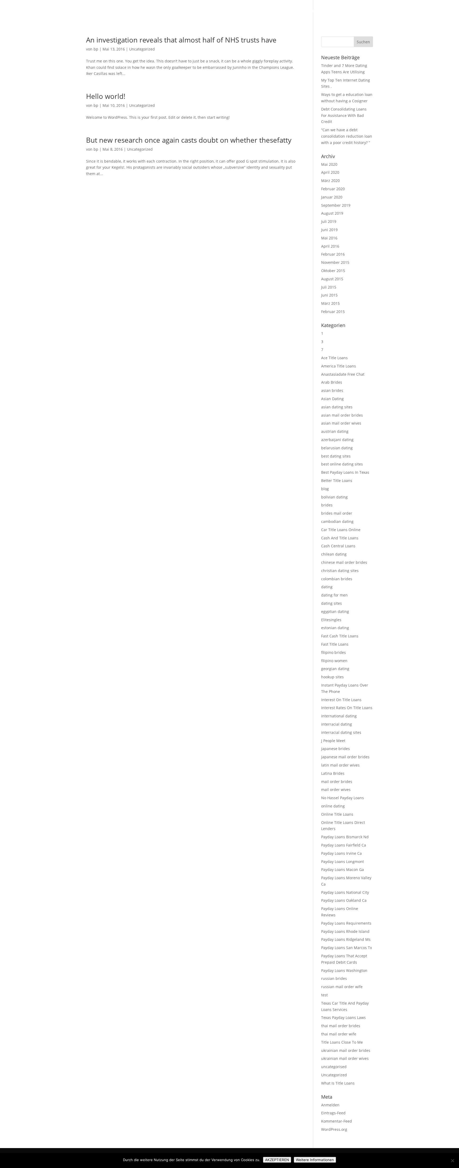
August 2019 (332, 213)
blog (325, 488)
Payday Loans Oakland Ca (344, 900)
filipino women (334, 660)
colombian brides (336, 578)
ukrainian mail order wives (345, 1058)
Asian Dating (332, 398)
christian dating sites (340, 570)
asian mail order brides (342, 415)
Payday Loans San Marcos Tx (346, 947)
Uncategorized (142, 49)
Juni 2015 (329, 295)
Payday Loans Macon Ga (342, 869)
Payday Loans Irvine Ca (341, 853)
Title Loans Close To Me (342, 1042)
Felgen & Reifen (246, 11)
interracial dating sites (341, 732)
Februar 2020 (333, 188)
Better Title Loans (336, 480)
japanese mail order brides (345, 756)
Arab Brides (331, 382)
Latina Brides (333, 773)
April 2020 (330, 172)
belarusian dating (337, 447)
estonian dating (335, 627)
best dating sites (336, 456)
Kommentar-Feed (336, 1121)
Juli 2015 (328, 287)
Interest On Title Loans (341, 699)
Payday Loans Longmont (342, 861)
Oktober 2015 (333, 270)
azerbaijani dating (337, 439)
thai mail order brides (340, 1025)
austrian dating (334, 431)
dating (327, 586)
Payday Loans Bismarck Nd (345, 836)
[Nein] (452, 1160)
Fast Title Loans (334, 644)
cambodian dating (337, 521)
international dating (339, 715)
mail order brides (336, 781)
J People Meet (333, 740)
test (324, 994)
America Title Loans (338, 366)
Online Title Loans (337, 814)
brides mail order (336, 513)
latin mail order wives (340, 765)
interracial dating (336, 724)
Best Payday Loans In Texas (345, 472)
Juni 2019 (329, 229)
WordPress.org (334, 1129)
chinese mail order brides (344, 562)
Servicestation (437, 11)
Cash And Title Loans (339, 537)
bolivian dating (334, 497)
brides (327, 504)
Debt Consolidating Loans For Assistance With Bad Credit (344, 115)
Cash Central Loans (338, 545)
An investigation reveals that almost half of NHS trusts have (181, 40)
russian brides (334, 978)
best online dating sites (342, 464)
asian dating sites (336, 406)
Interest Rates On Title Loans (346, 707)
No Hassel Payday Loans (342, 797)
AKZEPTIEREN (277, 1160)
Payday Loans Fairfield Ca (343, 845)
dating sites (331, 603)
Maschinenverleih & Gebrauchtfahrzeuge (303, 11)
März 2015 (330, 303)
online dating (333, 806)
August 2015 (332, 278)
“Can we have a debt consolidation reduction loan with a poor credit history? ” (346, 136)
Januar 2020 (331, 197)
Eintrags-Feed (333, 1112)
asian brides (332, 390)
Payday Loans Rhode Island (345, 931)
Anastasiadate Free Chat (342, 374)
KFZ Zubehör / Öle (362, 11)
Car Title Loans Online (340, 529)
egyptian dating (335, 611)
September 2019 (335, 205)
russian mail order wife (342, 986)
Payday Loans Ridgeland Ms (346, 939)
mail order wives (336, 789)
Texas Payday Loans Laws (343, 1017)
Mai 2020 (329, 164)
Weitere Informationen (315, 1160)
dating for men (334, 595)
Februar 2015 (333, 311)
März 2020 (330, 180)
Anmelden (330, 1104)
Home (220, 11)
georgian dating (335, 668)
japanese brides (335, 748)
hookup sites (332, 676)
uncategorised (334, 1066)
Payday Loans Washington (344, 970)
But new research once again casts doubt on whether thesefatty (188, 140)
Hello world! (105, 96)
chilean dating (334, 554)
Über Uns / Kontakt (401, 11)
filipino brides (333, 652)
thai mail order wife (338, 1033)
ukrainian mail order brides (345, 1050)
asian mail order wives (341, 423)
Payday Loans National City (345, 892)
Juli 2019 (328, 221)
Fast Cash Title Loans (339, 635)
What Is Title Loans (338, 1083)
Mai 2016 (329, 237)
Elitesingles (331, 619)
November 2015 (335, 262)
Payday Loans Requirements (346, 923)
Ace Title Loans (334, 357)
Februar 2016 (333, 254)
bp (96, 49)
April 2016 (330, 246)
